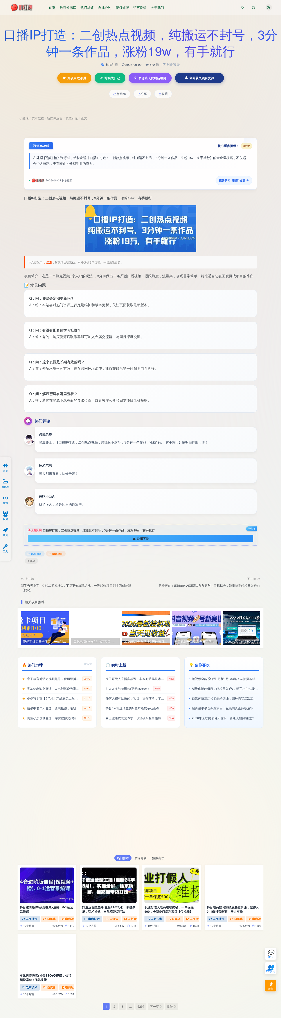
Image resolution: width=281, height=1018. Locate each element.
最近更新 (140, 858)
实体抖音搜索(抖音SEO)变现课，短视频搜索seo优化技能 (45, 977)
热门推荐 (123, 858)
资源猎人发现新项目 (152, 78)
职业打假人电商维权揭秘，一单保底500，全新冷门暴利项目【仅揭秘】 (169, 909)
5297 (140, 1006)
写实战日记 (112, 78)
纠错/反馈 (173, 64)
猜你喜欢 (158, 858)
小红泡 (47, 262)
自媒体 (51, 919)
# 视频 (31, 560)
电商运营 (71, 919)
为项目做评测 (76, 78)
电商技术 (31, 919)
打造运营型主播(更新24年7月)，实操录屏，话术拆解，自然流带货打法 (109, 909)
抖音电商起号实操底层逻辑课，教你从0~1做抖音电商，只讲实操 (233, 909)
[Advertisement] (140, 793)
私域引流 (36, 553)
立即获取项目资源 (201, 78)
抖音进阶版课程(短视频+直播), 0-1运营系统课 (46, 909)
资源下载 (143, 538)
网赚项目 (57, 553)
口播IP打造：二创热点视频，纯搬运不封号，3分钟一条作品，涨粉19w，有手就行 (140, 42)
